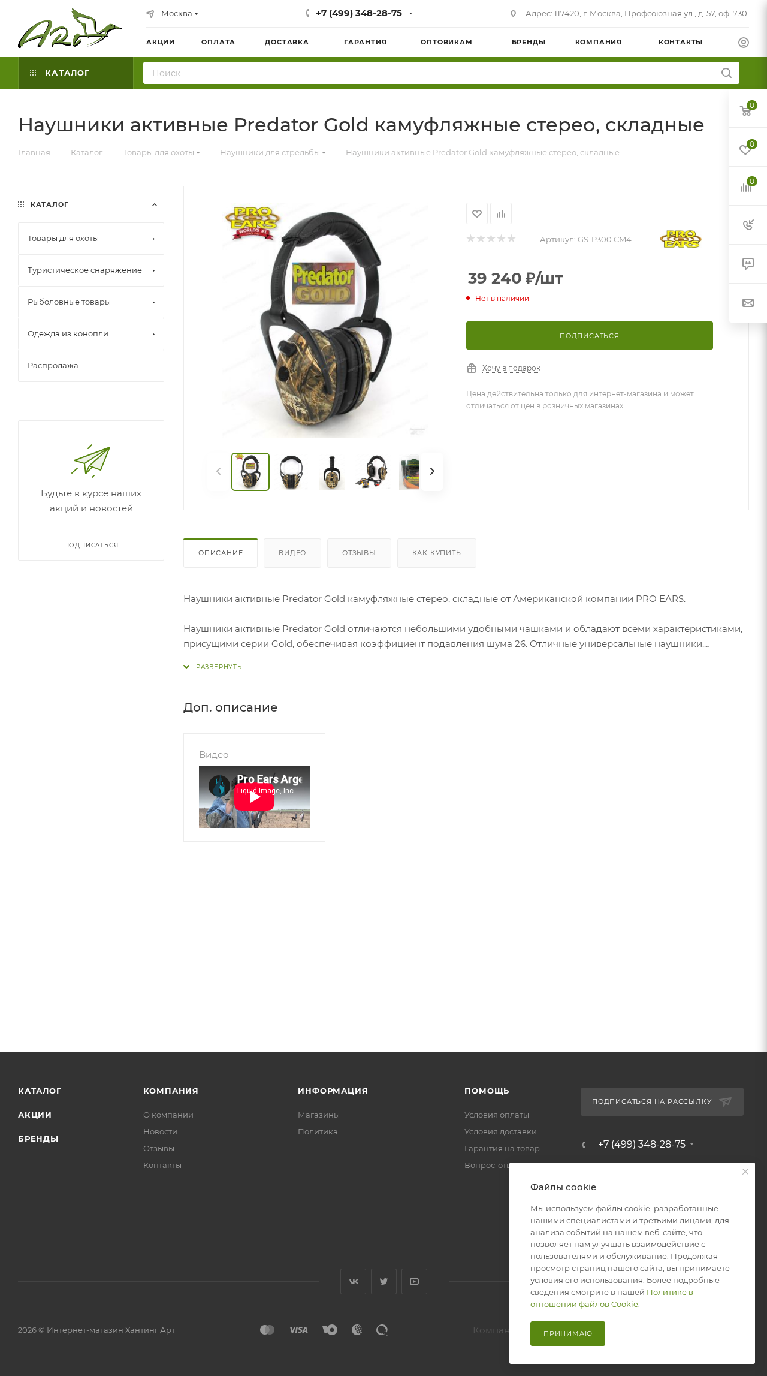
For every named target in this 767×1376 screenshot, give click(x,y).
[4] (501, 239)
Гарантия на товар (502, 1148)
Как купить (436, 553)
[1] (470, 239)
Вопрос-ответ (492, 1165)
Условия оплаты (496, 1114)
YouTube (414, 1281)
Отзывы (359, 553)
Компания (171, 1090)
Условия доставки (500, 1131)
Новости (160, 1131)
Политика (318, 1131)
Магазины (319, 1114)
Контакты (162, 1165)
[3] (490, 239)
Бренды (38, 1138)
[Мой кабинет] (743, 44)
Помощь (486, 1090)
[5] (511, 239)
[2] (480, 239)
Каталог (40, 1090)
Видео (292, 553)
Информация (333, 1090)
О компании (168, 1114)
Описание (220, 553)
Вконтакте (353, 1281)
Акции (35, 1114)
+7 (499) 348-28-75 (359, 13)
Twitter (384, 1281)
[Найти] (726, 73)
